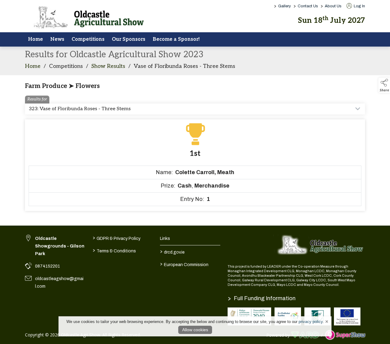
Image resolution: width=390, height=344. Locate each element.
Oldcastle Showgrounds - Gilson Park (59, 246)
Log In (359, 6)
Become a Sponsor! (176, 39)
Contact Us (308, 6)
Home (35, 39)
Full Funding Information (262, 298)
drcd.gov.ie (172, 251)
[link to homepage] (86, 18)
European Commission (184, 264)
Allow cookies (195, 329)
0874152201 (47, 266)
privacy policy (311, 321)
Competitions (88, 39)
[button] (384, 85)
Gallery (284, 6)
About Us (333, 6)
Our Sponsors (128, 39)
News (57, 39)
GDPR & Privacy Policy (116, 238)
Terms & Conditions (114, 250)
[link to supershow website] (345, 335)
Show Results (108, 66)
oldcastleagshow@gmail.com (59, 282)
